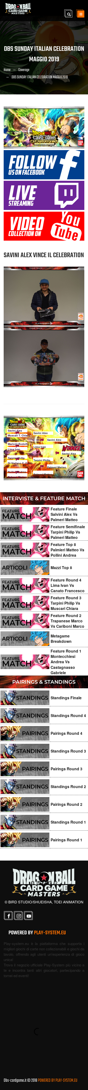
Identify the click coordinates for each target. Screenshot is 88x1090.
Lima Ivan (14, 449)
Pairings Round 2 (66, 804)
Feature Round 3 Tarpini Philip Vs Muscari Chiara (66, 603)
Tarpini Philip (16, 458)
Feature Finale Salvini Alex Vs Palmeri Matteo (64, 514)
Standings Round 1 (68, 822)
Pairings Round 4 (66, 733)
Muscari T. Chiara (19, 435)
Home (7, 70)
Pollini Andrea (17, 472)
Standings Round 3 (68, 751)
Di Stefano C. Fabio (20, 463)
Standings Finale (66, 697)
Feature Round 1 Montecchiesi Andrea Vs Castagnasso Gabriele (66, 661)
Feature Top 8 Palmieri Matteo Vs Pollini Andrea (67, 550)
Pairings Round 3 (66, 769)
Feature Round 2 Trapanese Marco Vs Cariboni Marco (67, 621)
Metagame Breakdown (61, 638)
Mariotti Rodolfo (18, 444)
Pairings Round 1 (66, 840)
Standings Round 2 (68, 786)
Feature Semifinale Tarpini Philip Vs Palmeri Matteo (68, 532)
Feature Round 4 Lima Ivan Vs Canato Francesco (68, 585)
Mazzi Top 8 (61, 567)
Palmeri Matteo (17, 477)
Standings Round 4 (68, 715)
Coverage (23, 70)
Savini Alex (15, 430)
